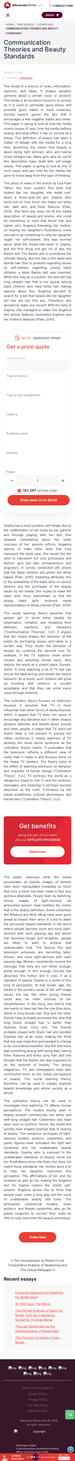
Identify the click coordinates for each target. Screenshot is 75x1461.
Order (50, 15)
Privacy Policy (37, 1399)
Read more (37, 852)
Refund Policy (37, 1411)
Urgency (12, 414)
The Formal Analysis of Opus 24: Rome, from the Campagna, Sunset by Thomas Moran (39, 1315)
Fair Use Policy (37, 1405)
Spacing (11, 452)
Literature (26, 77)
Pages (10, 472)
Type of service (16, 376)
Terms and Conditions (37, 1388)
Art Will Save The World (32, 1304)
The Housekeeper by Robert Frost (38, 1261)
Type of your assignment (23, 395)
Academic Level (17, 433)
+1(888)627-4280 (62, 5)
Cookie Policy (37, 1394)
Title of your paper (16, 358)
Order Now (37, 1237)
